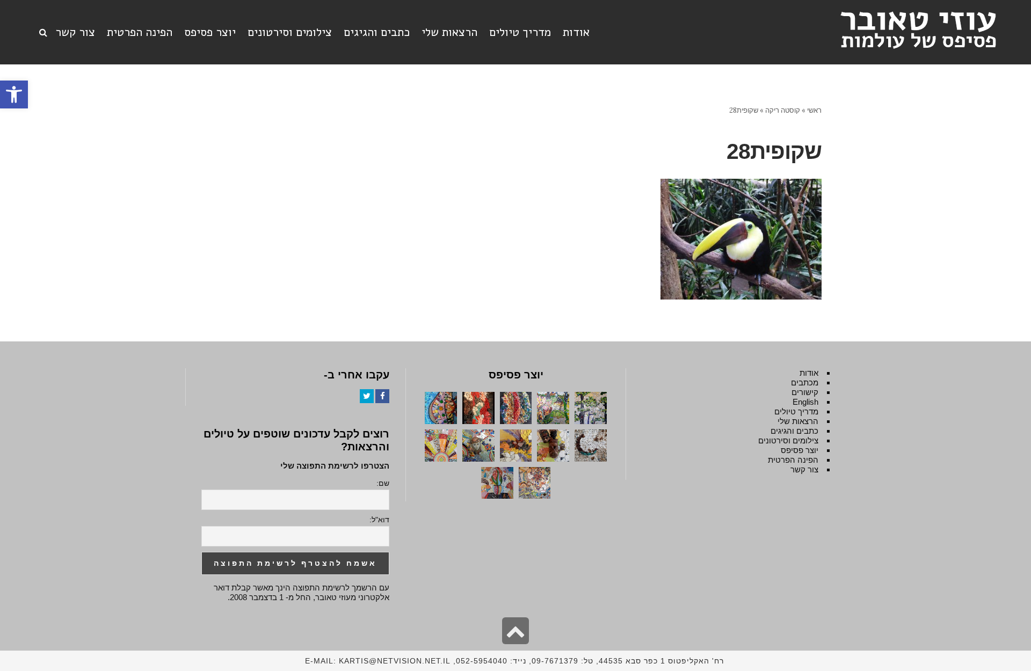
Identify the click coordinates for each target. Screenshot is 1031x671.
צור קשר (804, 469)
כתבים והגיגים (794, 430)
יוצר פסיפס (799, 450)
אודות (809, 372)
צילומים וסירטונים (788, 440)
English (805, 401)
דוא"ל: (379, 519)
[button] (14, 94)
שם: (382, 483)
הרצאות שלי (798, 421)
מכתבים (804, 382)
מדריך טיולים (796, 411)
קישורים (805, 392)
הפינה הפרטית (793, 459)
